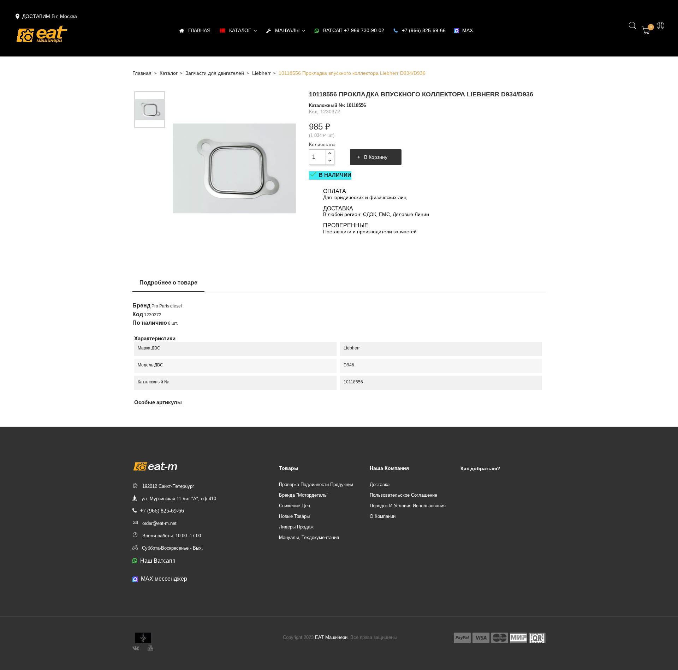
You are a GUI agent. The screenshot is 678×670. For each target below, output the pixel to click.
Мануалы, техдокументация (309, 537)
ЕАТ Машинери (331, 637)
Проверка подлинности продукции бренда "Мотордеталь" (316, 490)
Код (137, 314)
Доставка (379, 484)
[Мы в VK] (135, 647)
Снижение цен (294, 505)
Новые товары (294, 516)
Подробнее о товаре (168, 283)
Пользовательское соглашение (403, 495)
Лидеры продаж (296, 527)
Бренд (141, 306)
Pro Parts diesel (166, 306)
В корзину (375, 157)
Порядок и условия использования (408, 505)
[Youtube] (150, 647)
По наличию (149, 323)
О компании (383, 516)
